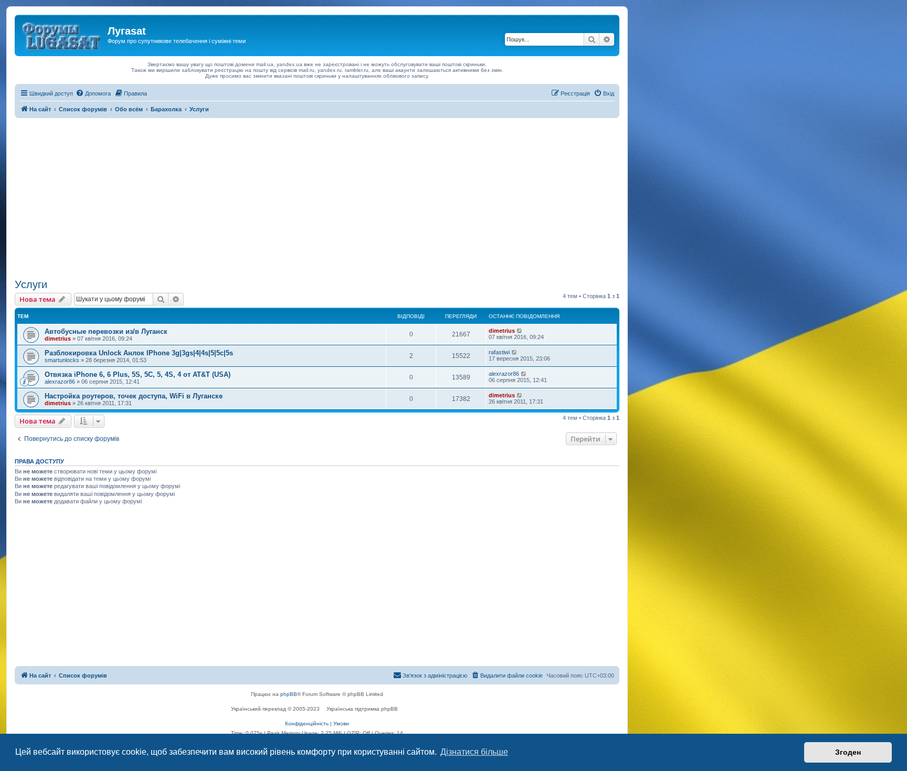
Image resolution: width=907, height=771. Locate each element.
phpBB (288, 694)
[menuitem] (93, 93)
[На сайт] (62, 34)
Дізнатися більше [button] (474, 751)
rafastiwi (499, 352)
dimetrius (58, 338)
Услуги (31, 284)
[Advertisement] (317, 196)
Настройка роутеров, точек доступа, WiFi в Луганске (134, 396)
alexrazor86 (60, 381)
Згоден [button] (848, 752)
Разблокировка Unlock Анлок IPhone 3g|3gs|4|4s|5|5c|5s (139, 353)
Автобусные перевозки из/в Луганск (106, 331)
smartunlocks (62, 360)
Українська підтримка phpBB (362, 709)
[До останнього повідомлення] (519, 331)
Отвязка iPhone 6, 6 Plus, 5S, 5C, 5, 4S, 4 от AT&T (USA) (137, 374)
